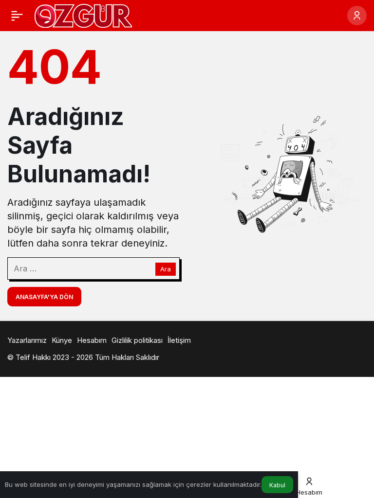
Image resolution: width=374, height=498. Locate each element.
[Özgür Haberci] (83, 14)
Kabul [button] (277, 485)
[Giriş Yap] (357, 15)
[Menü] (17, 15)
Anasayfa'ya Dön (44, 297)
